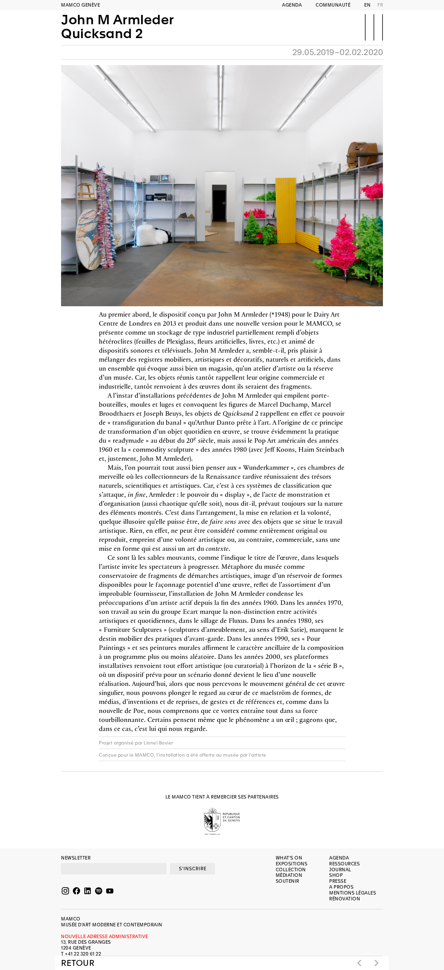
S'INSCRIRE (192, 868)
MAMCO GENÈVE (80, 5)
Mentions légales (352, 893)
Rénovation (344, 898)
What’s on (289, 858)
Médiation (289, 875)
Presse (337, 881)
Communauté (333, 5)
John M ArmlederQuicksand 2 (117, 27)
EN (367, 5)
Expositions (292, 863)
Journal (340, 869)
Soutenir (287, 881)
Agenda (292, 5)
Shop (336, 875)
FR (380, 5)
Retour (77, 963)
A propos (341, 887)
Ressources (344, 863)
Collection (291, 869)
